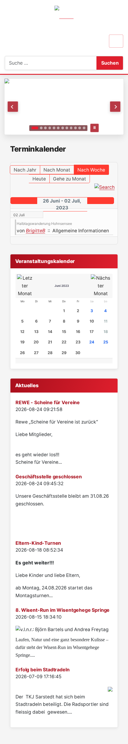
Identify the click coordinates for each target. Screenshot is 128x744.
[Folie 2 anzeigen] (41, 128)
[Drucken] (115, 159)
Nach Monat (56, 170)
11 (105, 321)
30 (77, 353)
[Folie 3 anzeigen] (45, 128)
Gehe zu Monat (69, 179)
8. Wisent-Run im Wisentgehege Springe (62, 610)
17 (92, 331)
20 (36, 342)
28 (50, 353)
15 (64, 331)
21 (50, 342)
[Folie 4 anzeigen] (50, 128)
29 (64, 353)
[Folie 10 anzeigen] (75, 128)
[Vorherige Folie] (12, 106)
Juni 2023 (61, 285)
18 (106, 331)
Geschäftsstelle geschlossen (48, 477)
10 (92, 321)
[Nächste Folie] (115, 106)
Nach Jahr (25, 170)
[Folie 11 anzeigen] (79, 128)
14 (50, 331)
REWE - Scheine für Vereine (47, 402)
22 (64, 342)
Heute (39, 179)
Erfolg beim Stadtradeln (42, 670)
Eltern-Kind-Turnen (38, 543)
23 (78, 342)
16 (78, 331)
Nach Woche (91, 170)
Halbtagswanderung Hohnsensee (44, 223)
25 (105, 342)
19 (22, 342)
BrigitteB (35, 231)
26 (22, 353)
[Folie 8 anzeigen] (66, 128)
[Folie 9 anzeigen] (71, 128)
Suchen (110, 63)
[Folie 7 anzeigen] (62, 128)
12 (22, 331)
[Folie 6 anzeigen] (58, 128)
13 (36, 331)
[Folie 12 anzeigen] (84, 128)
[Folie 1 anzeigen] (35, 128)
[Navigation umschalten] (116, 41)
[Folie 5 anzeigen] (54, 128)
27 (36, 353)
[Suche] (104, 187)
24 (91, 342)
